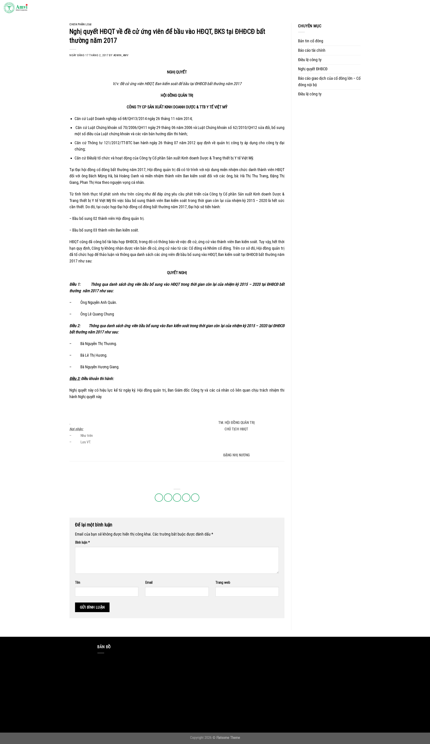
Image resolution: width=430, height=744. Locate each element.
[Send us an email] (403, 8)
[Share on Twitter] (168, 497)
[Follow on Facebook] (383, 8)
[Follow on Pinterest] (409, 8)
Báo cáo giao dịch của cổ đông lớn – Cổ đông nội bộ (329, 81)
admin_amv (121, 55)
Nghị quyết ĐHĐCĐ (312, 68)
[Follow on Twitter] (396, 8)
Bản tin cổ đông (310, 41)
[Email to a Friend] (177, 497)
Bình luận (82, 542)
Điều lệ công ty (309, 59)
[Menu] (422, 8)
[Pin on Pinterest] (186, 497)
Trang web (222, 582)
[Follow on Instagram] (389, 8)
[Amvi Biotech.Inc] (25, 8)
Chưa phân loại (80, 24)
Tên (77, 582)
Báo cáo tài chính (311, 50)
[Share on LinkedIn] (195, 497)
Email (149, 582)
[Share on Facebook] (159, 497)
